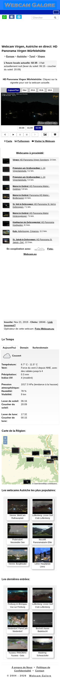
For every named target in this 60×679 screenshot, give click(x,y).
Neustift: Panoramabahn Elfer (42, 541)
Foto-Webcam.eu (44, 328)
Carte (9, 141)
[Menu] (56, 12)
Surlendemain (40, 347)
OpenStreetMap (40, 484)
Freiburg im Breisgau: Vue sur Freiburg (17, 605)
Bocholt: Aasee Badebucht (42, 629)
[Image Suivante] (35, 135)
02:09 (38, 128)
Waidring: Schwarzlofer (42, 654)
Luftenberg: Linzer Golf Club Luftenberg (42, 516)
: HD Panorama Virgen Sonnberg (31, 160)
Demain (24, 347)
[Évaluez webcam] (55, 134)
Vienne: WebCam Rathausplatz (18, 516)
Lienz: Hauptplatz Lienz (42, 565)
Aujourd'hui (13, 90)
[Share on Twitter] (19, 17)
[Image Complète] (45, 134)
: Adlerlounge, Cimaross (26, 231)
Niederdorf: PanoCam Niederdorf (18, 629)
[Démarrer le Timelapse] (13, 135)
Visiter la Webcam (45, 141)
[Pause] (20, 135)
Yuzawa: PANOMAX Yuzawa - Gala (17, 654)
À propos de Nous (22, 667)
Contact (39, 670)
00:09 (21, 128)
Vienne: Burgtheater (17, 564)
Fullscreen (24, 141)
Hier (25, 90)
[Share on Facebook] (12, 17)
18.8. (50, 90)
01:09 (30, 128)
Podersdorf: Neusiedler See (17, 541)
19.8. (41, 90)
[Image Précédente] (5, 135)
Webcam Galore (40, 675)
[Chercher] (55, 17)
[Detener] (26, 135)
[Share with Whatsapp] (4, 17)
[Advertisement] (29, 30)
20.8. (33, 90)
